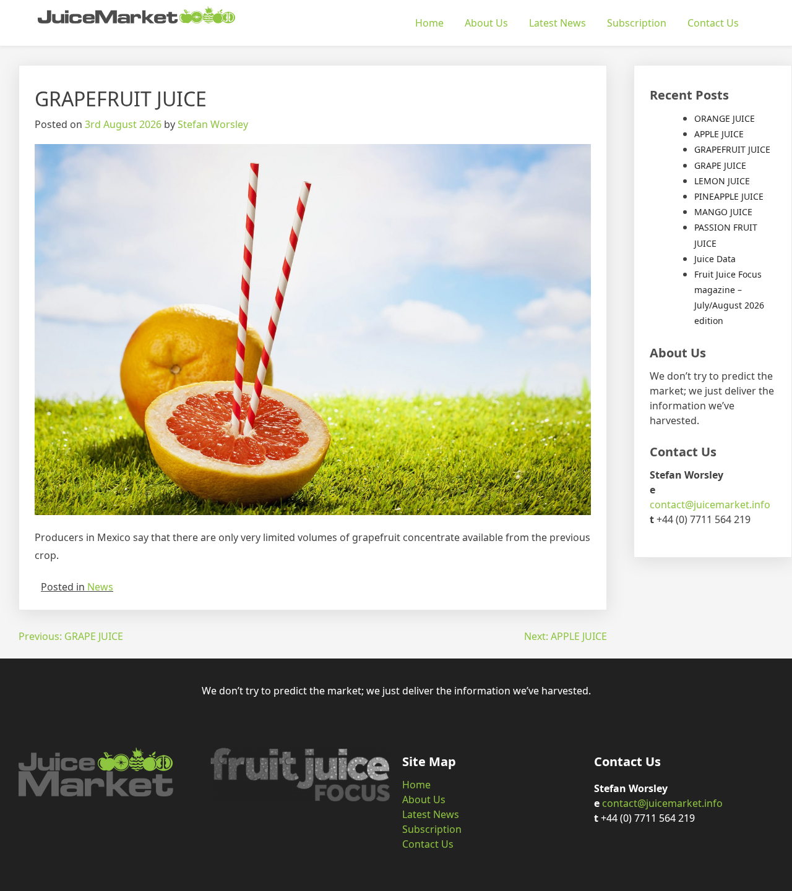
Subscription (636, 23)
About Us (486, 23)
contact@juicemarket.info (710, 504)
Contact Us (713, 23)
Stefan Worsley (213, 124)
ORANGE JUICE (724, 118)
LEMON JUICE (722, 181)
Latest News (557, 23)
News (100, 587)
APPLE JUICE (719, 134)
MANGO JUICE (723, 212)
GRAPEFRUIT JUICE (732, 149)
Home (429, 23)
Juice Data (715, 259)
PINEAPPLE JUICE (729, 196)
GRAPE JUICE (720, 165)
